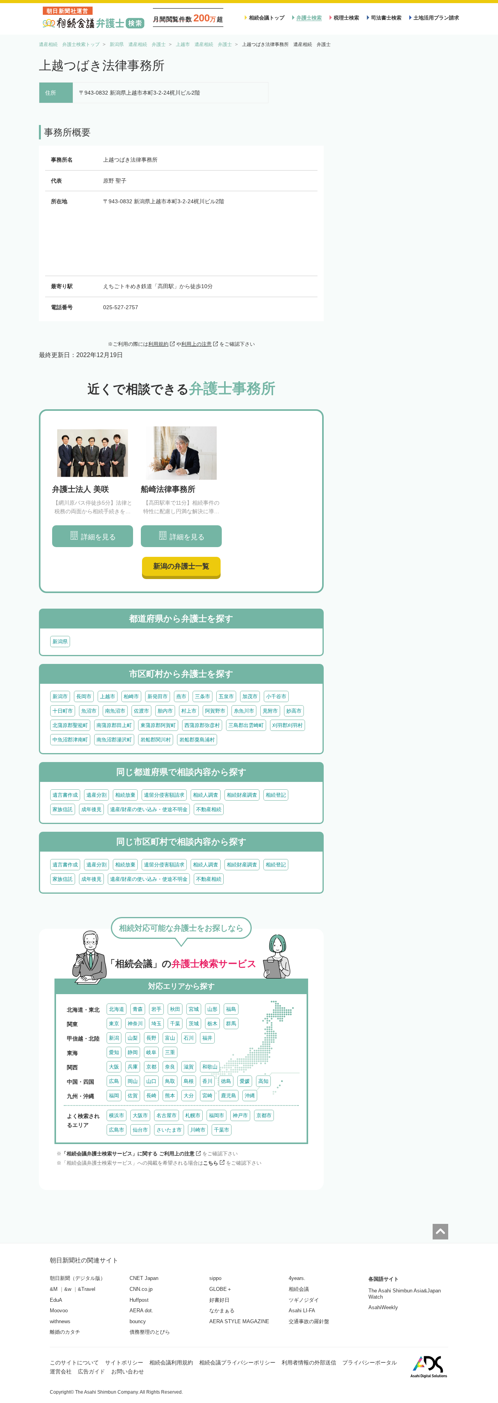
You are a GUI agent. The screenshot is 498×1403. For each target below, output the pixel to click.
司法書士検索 (386, 18)
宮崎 (207, 1095)
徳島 (226, 1081)
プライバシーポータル (369, 1362)
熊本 (170, 1095)
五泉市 (226, 696)
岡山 (133, 1081)
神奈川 (135, 1023)
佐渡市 (141, 711)
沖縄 (250, 1095)
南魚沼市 (115, 711)
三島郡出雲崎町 (246, 725)
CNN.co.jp (141, 1289)
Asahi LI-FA (302, 1310)
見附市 (270, 711)
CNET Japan (144, 1278)
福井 (207, 1038)
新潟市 (60, 696)
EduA (56, 1300)
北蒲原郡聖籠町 (70, 725)
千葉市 (221, 1130)
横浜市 (116, 1115)
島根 (189, 1081)
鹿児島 (228, 1095)
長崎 (151, 1095)
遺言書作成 (65, 795)
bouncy (138, 1321)
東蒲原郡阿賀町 (158, 725)
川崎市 (197, 1130)
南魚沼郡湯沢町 (114, 740)
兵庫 (133, 1067)
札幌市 (192, 1115)
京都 (151, 1067)
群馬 (231, 1023)
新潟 (114, 1038)
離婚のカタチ (65, 1332)
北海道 (116, 1009)
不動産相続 (208, 809)
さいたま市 (169, 1130)
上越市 (107, 696)
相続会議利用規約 (171, 1362)
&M (54, 1289)
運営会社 (61, 1371)
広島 (114, 1081)
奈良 (170, 1067)
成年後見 (91, 809)
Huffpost (139, 1300)
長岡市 (83, 696)
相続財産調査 (242, 795)
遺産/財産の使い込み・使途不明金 (149, 809)
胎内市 (165, 711)
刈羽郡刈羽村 (287, 725)
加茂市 (250, 696)
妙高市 (294, 711)
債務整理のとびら (150, 1332)
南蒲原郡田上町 (114, 725)
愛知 (114, 1052)
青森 (138, 1009)
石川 (189, 1038)
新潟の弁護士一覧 (181, 566)
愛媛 (245, 1081)
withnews (60, 1321)
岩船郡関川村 (155, 740)
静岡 (133, 1052)
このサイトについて (74, 1362)
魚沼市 (88, 711)
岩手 (156, 1009)
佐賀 (133, 1095)
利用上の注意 (196, 344)
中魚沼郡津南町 (70, 740)
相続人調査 (205, 795)
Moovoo (59, 1310)
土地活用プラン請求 (436, 18)
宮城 (194, 1009)
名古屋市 (166, 1115)
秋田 (175, 1009)
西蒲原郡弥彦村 (202, 725)
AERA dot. (141, 1310)
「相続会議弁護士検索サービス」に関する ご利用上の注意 (128, 1154)
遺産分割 (96, 795)
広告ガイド (91, 1371)
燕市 (181, 696)
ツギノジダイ (304, 1300)
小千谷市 (276, 696)
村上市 (188, 711)
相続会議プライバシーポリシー (237, 1362)
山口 (151, 1081)
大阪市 (140, 1115)
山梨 (133, 1038)
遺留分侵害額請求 (164, 795)
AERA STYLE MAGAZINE (239, 1321)
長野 (151, 1038)
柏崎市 (131, 696)
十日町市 (63, 711)
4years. (297, 1278)
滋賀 (189, 1067)
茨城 (194, 1023)
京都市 (264, 1115)
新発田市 (157, 696)
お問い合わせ (127, 1371)
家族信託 (63, 809)
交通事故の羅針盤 (309, 1321)
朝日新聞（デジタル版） (77, 1278)
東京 (114, 1023)
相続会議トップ (266, 18)
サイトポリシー (124, 1362)
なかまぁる (222, 1310)
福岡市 (216, 1115)
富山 (170, 1038)
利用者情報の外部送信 (309, 1362)
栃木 (212, 1023)
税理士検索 (346, 18)
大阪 (114, 1067)
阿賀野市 (215, 711)
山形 (212, 1009)
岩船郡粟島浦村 (197, 740)
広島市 (116, 1130)
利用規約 (158, 344)
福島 (231, 1009)
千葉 (175, 1023)
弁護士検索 (309, 18)
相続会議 (299, 1289)
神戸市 (240, 1115)
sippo (215, 1278)
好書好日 (219, 1300)
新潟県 (60, 641)
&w (67, 1289)
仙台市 (140, 1130)
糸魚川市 (244, 711)
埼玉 (156, 1023)
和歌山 (209, 1067)
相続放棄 (125, 795)
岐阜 (151, 1052)
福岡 (114, 1095)
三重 (170, 1052)
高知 (263, 1081)
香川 (207, 1081)
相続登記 (276, 795)
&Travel (86, 1289)
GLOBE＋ (220, 1289)
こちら (210, 1163)
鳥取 (170, 1081)
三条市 (202, 696)
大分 (189, 1095)
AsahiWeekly (383, 1307)
